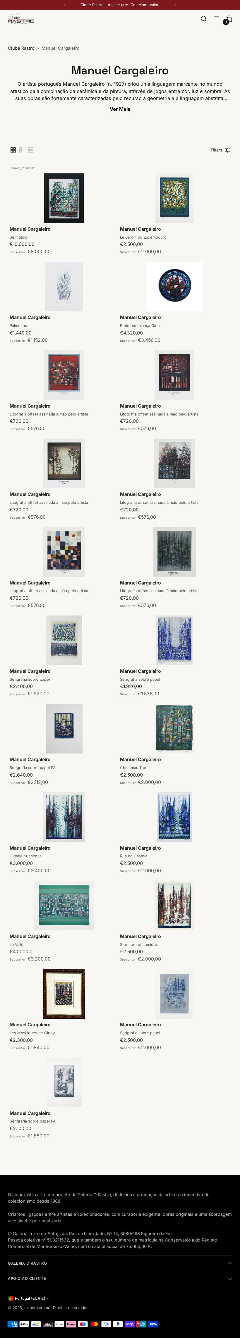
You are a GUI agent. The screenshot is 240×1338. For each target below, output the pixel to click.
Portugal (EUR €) (30, 1298)
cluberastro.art (37, 1308)
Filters (216, 149)
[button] (13, 150)
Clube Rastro (21, 48)
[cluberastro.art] (21, 18)
